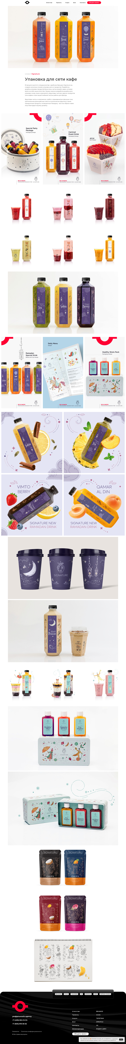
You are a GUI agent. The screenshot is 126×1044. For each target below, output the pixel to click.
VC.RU (98, 1015)
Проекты (58, 2)
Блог (74, 2)
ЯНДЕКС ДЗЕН (101, 1029)
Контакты (83, 2)
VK (97, 1025)
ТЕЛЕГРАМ (100, 1018)
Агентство (49, 2)
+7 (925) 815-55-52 (19, 1024)
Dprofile (99, 1022)
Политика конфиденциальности (31, 1031)
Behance (99, 1011)
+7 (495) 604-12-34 (19, 1020)
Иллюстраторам (78, 1029)
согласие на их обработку (109, 1040)
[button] (94, 2)
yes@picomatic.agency (22, 1016)
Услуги (67, 2)
